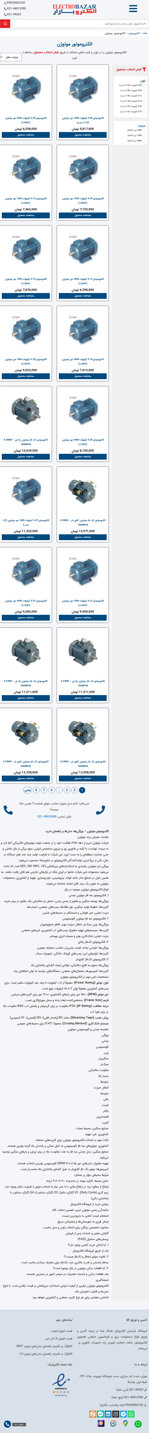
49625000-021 (47, 816)
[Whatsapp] (131, 1414)
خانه (145, 33)
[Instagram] (115, 1414)
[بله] (100, 1414)
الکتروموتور (134, 33)
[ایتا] (92, 1414)
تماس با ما (19, 1424)
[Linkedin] (108, 1414)
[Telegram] (123, 1414)
